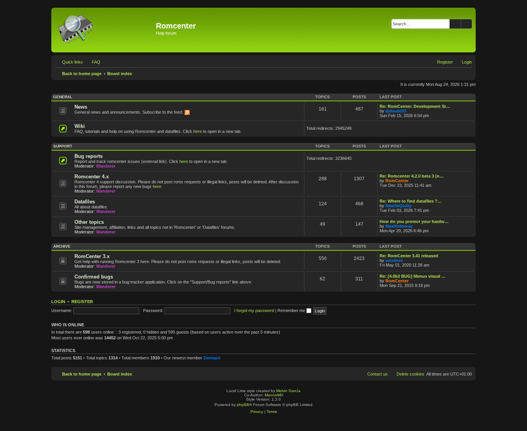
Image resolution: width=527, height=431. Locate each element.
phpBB (243, 404)
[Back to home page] (104, 30)
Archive (62, 246)
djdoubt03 (395, 111)
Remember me (291, 310)
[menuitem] (92, 62)
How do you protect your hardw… (414, 221)
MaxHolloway (398, 226)
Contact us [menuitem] (377, 374)
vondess (394, 260)
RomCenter (397, 180)
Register (82, 301)
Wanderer (105, 166)
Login (58, 301)
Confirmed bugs (93, 277)
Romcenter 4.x (91, 176)
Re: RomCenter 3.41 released (409, 255)
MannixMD (274, 395)
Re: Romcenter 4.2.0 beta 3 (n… (412, 176)
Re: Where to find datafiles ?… (411, 201)
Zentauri (211, 358)
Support (62, 146)
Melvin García (288, 391)
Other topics (89, 222)
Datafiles (84, 202)
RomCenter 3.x (92, 256)
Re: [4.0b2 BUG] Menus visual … (413, 276)
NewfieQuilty (398, 205)
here (197, 131)
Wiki (79, 126)
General (62, 97)
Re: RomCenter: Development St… (415, 106)
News (80, 107)
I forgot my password (254, 310)
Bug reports (88, 156)
